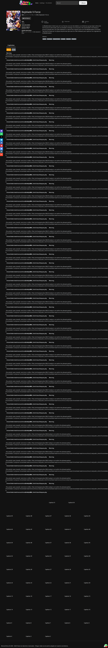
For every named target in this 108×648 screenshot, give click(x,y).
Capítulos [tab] (11, 45)
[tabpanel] (54, 343)
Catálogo (42, 3)
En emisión (49, 3)
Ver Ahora (27, 18)
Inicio (36, 3)
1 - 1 (14, 49)
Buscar (84, 3)
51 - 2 (8, 49)
